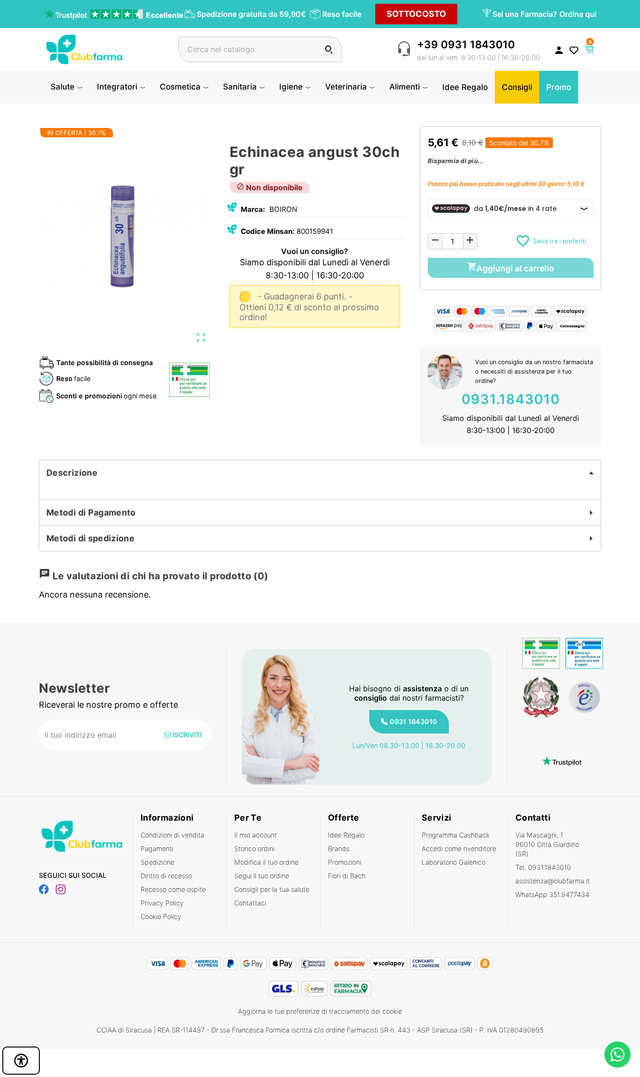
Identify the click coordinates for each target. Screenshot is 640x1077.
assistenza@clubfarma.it (552, 881)
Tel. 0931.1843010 (543, 867)
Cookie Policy (161, 916)
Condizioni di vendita (172, 835)
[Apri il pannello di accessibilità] (21, 1060)
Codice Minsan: (268, 231)
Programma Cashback (456, 835)
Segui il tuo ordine (261, 876)
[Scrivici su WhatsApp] (617, 1054)
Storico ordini (254, 849)
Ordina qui (577, 14)
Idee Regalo (346, 835)
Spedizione (157, 862)
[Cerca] (329, 49)
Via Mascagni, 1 (547, 844)
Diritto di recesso (166, 876)
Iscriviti (186, 735)
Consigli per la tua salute (271, 889)
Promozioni (344, 862)
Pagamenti (157, 849)
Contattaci (250, 903)
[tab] (320, 473)
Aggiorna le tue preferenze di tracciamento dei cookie (320, 1011)
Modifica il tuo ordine (266, 862)
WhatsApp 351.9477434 (552, 894)
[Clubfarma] (84, 48)
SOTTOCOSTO (416, 14)
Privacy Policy (162, 903)
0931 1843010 (413, 721)
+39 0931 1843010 (466, 44)
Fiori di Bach (346, 876)
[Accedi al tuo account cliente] (559, 49)
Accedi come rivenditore (459, 849)
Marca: (253, 209)
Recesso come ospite (173, 889)
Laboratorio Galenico (453, 862)
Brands (339, 849)
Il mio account (255, 835)
